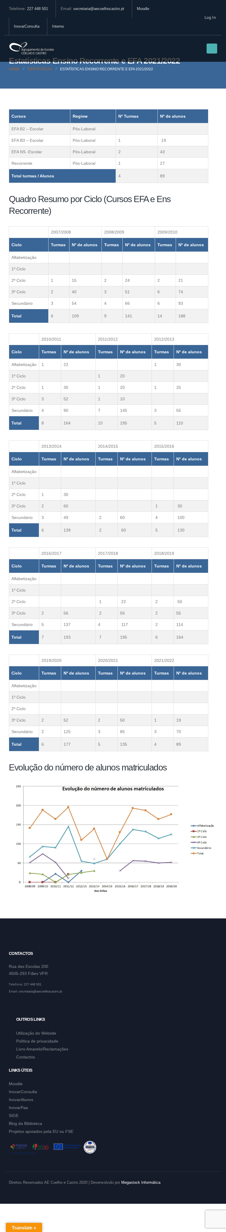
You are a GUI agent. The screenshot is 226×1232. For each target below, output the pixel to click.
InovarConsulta (26, 26)
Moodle (143, 9)
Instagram (25, 1005)
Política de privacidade (37, 1041)
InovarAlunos (21, 1099)
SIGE (14, 1115)
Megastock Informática (140, 1183)
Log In (210, 18)
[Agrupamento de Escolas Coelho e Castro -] (31, 49)
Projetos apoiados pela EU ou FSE (41, 1131)
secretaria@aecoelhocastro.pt (98, 9)
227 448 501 (37, 9)
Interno (58, 26)
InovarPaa (18, 1107)
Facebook (13, 1005)
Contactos (25, 1057)
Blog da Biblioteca (25, 1123)
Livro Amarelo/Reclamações (42, 1049)
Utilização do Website (36, 1033)
